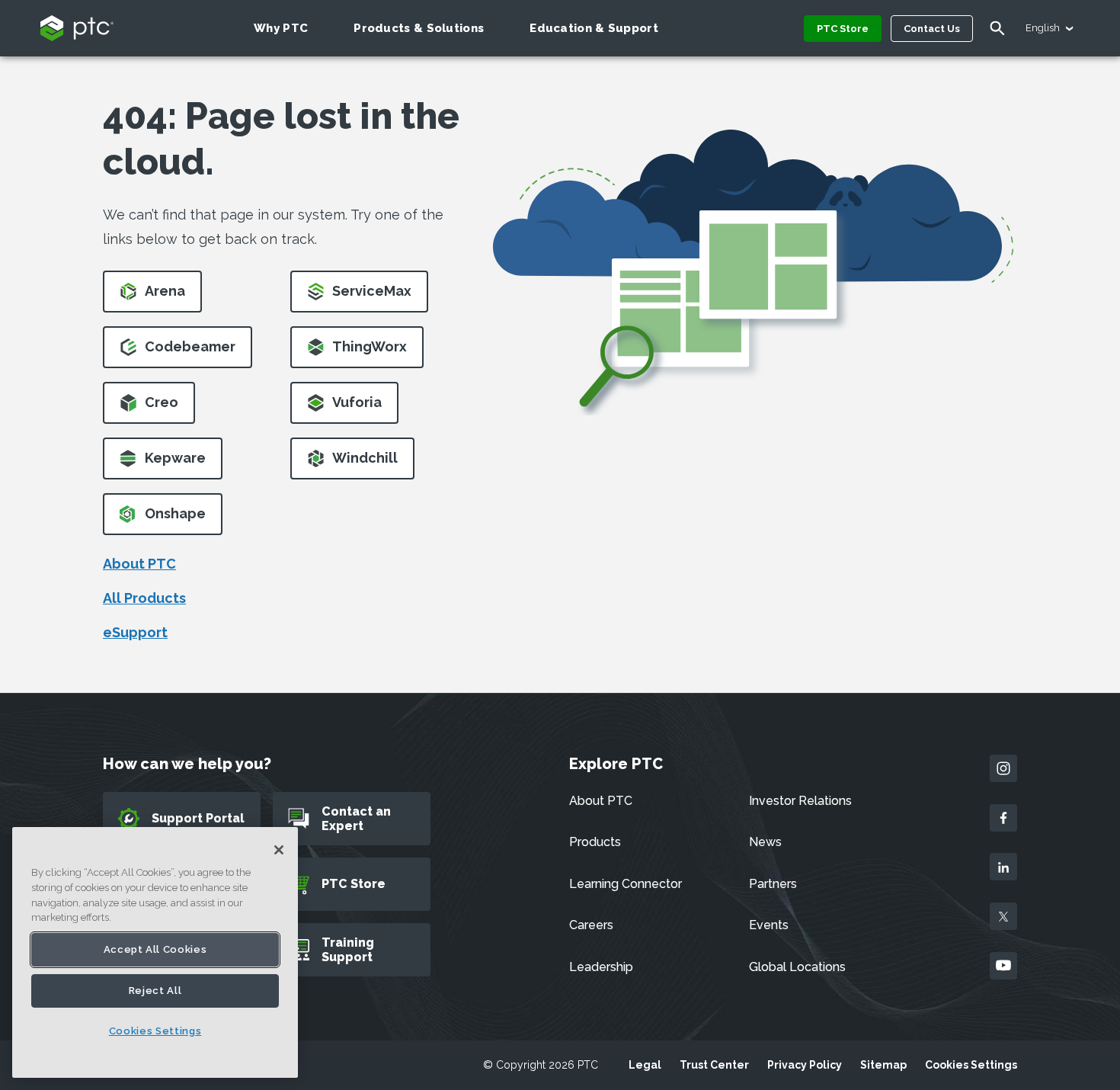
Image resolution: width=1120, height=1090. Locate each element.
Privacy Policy (804, 1065)
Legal (645, 1065)
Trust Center (714, 1065)
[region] (155, 952)
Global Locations (797, 967)
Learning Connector (625, 884)
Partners (773, 884)
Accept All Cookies (155, 949)
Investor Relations (800, 800)
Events (769, 925)
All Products (144, 598)
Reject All (155, 990)
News (765, 842)
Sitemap (883, 1065)
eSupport (135, 632)
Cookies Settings (971, 1065)
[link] (152, 296)
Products (595, 842)
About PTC (139, 564)
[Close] (279, 850)
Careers (591, 925)
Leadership (601, 967)
